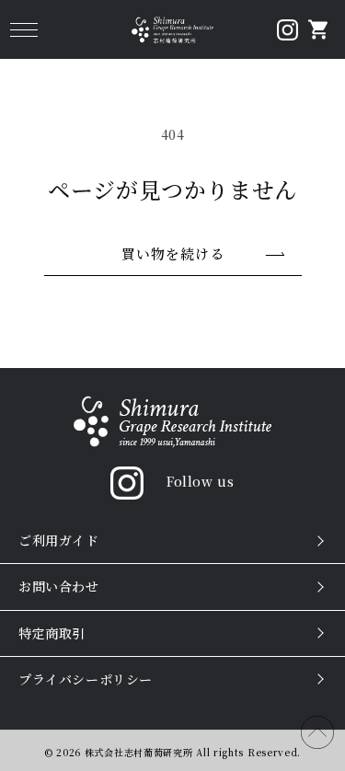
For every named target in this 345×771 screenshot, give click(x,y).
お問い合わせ (58, 586)
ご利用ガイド (58, 540)
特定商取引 (52, 633)
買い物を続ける (172, 253)
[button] (23, 30)
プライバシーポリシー (85, 679)
